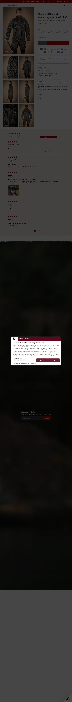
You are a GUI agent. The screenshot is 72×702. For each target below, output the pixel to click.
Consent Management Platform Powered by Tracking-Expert (25, 363)
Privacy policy (16, 358)
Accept (54, 360)
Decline (42, 360)
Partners (23, 360)
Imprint (21, 358)
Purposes (16, 360)
